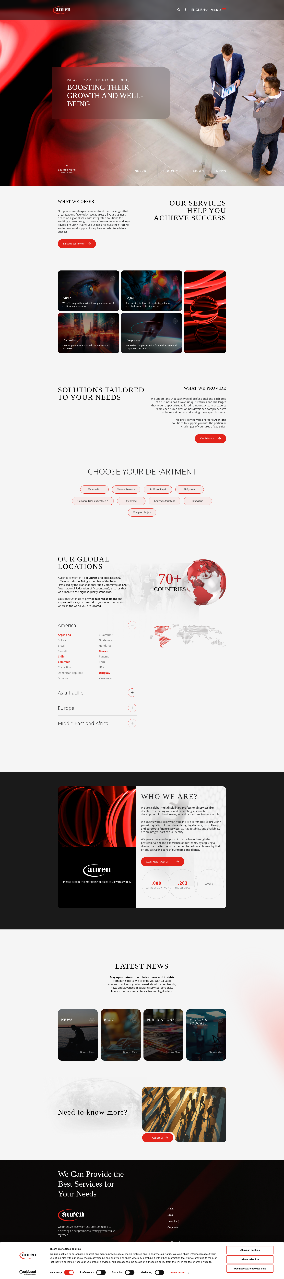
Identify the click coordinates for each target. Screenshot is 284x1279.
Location (172, 171)
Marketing (131, 500)
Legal (170, 1214)
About (199, 171)
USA (101, 667)
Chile (61, 656)
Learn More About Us (157, 861)
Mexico (103, 651)
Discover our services (73, 243)
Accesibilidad (185, 9)
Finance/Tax (94, 489)
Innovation (197, 500)
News (221, 171)
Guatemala (106, 640)
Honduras (105, 645)
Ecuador (63, 678)
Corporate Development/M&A (92, 500)
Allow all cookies (250, 1250)
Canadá (62, 651)
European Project (142, 512)
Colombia (64, 662)
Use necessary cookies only (250, 1268)
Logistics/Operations (164, 500)
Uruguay (104, 673)
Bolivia (62, 640)
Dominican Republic (70, 673)
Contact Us (157, 1137)
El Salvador (106, 635)
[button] (199, 9)
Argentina (64, 635)
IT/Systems (189, 489)
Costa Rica (64, 667)
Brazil (61, 645)
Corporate (172, 1227)
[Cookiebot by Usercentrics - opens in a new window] (27, 1272)
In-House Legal (158, 489)
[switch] (101, 1272)
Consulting (173, 1221)
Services (143, 171)
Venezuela (105, 678)
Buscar (179, 10)
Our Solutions (207, 438)
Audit (170, 1208)
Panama (104, 656)
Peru (102, 662)
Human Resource (126, 489)
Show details (177, 1272)
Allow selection (250, 1259)
